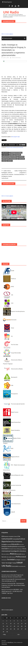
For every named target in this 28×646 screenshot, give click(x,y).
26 (18, 629)
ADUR (12, 270)
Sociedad (10, 559)
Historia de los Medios (17, 369)
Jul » (18, 634)
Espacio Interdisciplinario (18, 311)
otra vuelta (9, 557)
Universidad (14, 566)
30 (7, 631)
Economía (9, 544)
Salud (24, 557)
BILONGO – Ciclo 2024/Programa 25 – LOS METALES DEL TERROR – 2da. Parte (12, 591)
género (21, 548)
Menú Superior (8, 2)
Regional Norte (15, 456)
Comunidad (16, 539)
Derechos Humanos (15, 542)
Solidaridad (22, 559)
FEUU (12, 328)
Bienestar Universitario (9, 536)
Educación (17, 154)
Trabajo (14, 563)
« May (4, 634)
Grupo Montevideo (16, 353)
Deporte (5, 541)
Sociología (17, 559)
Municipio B (14, 377)
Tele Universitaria (15, 503)
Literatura (22, 551)
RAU (12, 448)
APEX (12, 286)
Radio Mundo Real (16, 422)
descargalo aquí (15, 136)
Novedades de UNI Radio (16, 152)
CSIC (12, 303)
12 (18, 623)
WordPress (10, 642)
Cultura (22, 539)
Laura (3, 579)
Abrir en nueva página (7, 34)
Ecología (4, 544)
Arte (3, 536)
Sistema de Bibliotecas (17, 495)
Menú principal (8, 38)
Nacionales (13, 158)
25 (14, 629)
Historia (24, 548)
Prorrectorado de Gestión (18, 404)
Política (19, 556)
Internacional (6, 551)
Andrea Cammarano (16, 57)
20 (21, 626)
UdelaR (4, 160)
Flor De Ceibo (14, 344)
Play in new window (11, 147)
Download (20, 147)
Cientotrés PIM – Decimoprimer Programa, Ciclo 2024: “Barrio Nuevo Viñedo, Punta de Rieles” (13, 585)
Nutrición (4, 557)
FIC (12, 336)
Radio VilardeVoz (15, 430)
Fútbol (18, 548)
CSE (12, 295)
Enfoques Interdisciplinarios (9, 156)
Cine (19, 536)
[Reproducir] (3, 145)
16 (7, 626)
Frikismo (15, 548)
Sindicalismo (4, 559)
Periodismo (13, 557)
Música (13, 553)
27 (21, 629)
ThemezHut (4, 644)
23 (7, 629)
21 (25, 626)
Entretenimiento (21, 546)
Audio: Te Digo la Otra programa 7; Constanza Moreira (20, 172)
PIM (12, 385)
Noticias (23, 554)
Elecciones (21, 544)
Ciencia (11, 154)
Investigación (5, 158)
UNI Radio (11, 12)
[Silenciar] (20, 145)
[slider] (23, 144)
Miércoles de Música (6, 554)
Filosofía (11, 548)
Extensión (21, 156)
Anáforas (13, 278)
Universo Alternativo (21, 566)
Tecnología (21, 158)
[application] (14, 144)
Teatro (3, 563)
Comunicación (7, 539)
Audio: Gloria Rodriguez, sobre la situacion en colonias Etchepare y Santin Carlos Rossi (7, 174)
